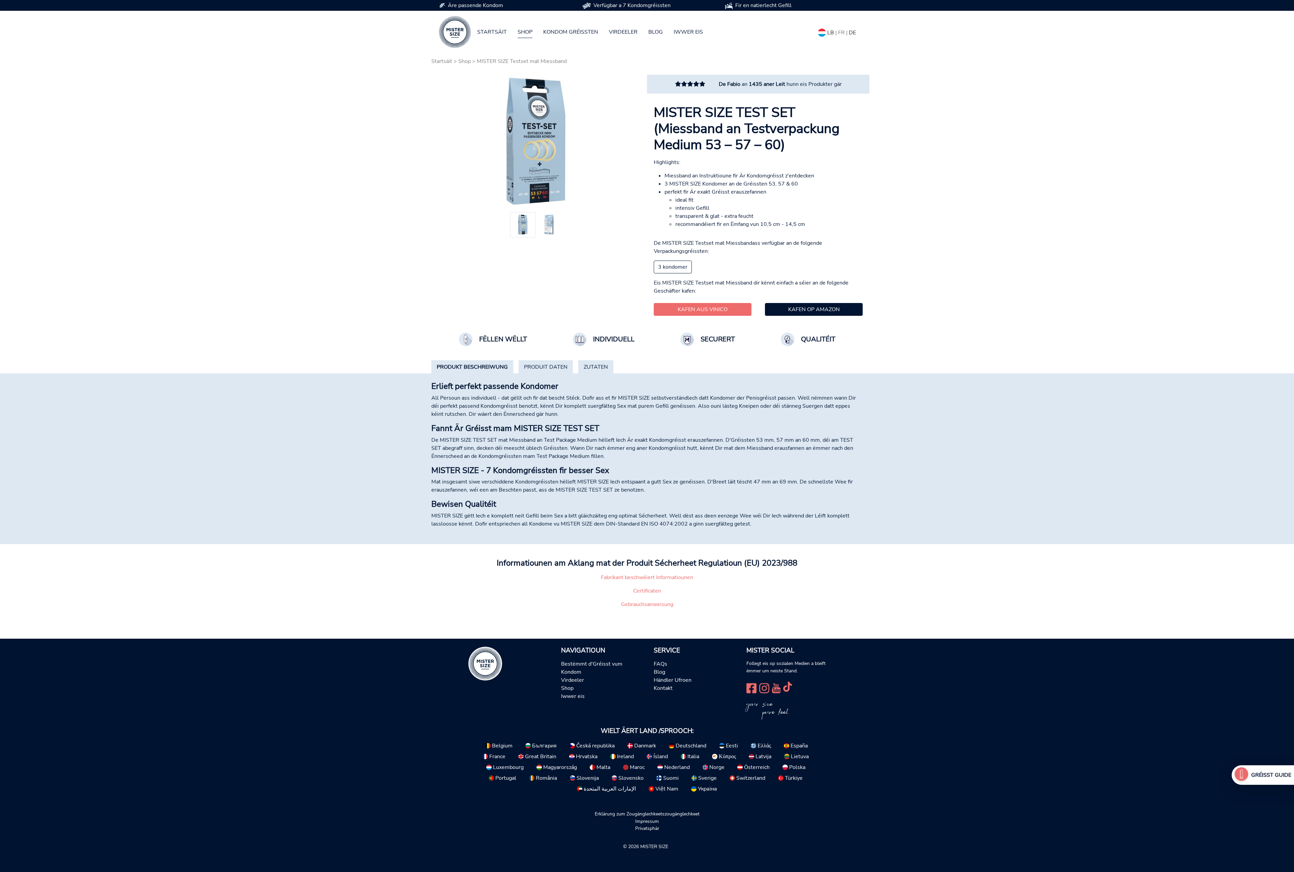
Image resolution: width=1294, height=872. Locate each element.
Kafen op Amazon (814, 309)
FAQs (660, 664)
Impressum (647, 821)
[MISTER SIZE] (485, 663)
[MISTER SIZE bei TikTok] (787, 687)
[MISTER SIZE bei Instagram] (764, 687)
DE (852, 32)
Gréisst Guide (1271, 775)
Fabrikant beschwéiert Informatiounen (647, 577)
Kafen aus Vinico (703, 309)
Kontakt (663, 688)
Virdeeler (623, 32)
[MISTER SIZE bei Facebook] (751, 687)
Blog (655, 32)
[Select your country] (822, 31)
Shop (525, 32)
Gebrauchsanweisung (647, 604)
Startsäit (492, 32)
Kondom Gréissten (570, 32)
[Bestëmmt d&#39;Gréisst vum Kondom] (1241, 775)
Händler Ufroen (672, 680)
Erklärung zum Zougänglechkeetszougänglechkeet (647, 813)
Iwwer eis (688, 32)
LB (830, 32)
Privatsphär (647, 828)
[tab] (472, 367)
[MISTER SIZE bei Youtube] (776, 687)
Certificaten (647, 591)
